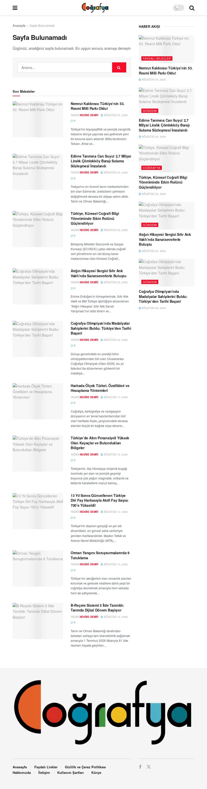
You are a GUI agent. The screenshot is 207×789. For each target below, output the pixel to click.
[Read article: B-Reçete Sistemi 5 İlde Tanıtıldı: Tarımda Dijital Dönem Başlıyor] (38, 621)
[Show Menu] (15, 7)
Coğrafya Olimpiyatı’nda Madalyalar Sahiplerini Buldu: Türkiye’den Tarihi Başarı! (101, 328)
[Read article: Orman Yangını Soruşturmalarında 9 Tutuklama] (38, 568)
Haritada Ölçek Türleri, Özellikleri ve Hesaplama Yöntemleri (100, 388)
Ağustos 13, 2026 (115, 454)
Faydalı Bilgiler (157, 58)
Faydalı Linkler (46, 767)
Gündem (150, 111)
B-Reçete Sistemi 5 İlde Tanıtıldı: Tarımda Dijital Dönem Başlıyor (97, 608)
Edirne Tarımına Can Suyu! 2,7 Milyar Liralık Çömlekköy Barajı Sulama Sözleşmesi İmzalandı (101, 161)
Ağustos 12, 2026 (115, 617)
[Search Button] (191, 7)
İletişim (44, 772)
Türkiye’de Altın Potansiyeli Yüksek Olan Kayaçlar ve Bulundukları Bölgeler (100, 442)
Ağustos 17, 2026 (115, 397)
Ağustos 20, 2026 (115, 115)
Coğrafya (151, 168)
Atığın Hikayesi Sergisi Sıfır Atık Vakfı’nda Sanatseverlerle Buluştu (98, 273)
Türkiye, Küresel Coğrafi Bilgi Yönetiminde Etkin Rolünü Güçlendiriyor (95, 218)
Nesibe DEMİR (89, 115)
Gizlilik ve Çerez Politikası (85, 767)
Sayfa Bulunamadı (42, 25)
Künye (96, 772)
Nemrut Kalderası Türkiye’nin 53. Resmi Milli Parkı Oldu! (97, 106)
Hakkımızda (22, 772)
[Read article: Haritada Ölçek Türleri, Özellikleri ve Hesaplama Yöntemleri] (38, 401)
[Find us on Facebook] (140, 767)
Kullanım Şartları (70, 772)
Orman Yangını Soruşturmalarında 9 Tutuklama (100, 555)
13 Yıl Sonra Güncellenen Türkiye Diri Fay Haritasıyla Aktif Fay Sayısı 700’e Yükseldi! (99, 500)
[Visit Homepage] (95, 8)
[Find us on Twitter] (148, 767)
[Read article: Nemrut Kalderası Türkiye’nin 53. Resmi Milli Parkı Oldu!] (38, 119)
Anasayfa (19, 25)
